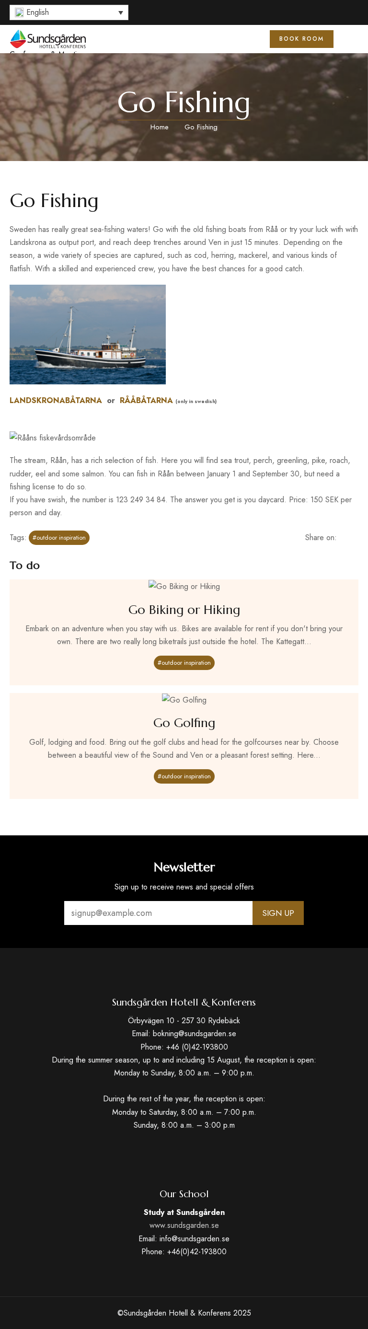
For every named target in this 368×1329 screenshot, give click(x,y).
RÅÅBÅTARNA (146, 400)
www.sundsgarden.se (184, 1225)
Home (159, 127)
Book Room (301, 39)
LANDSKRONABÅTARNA (56, 400)
